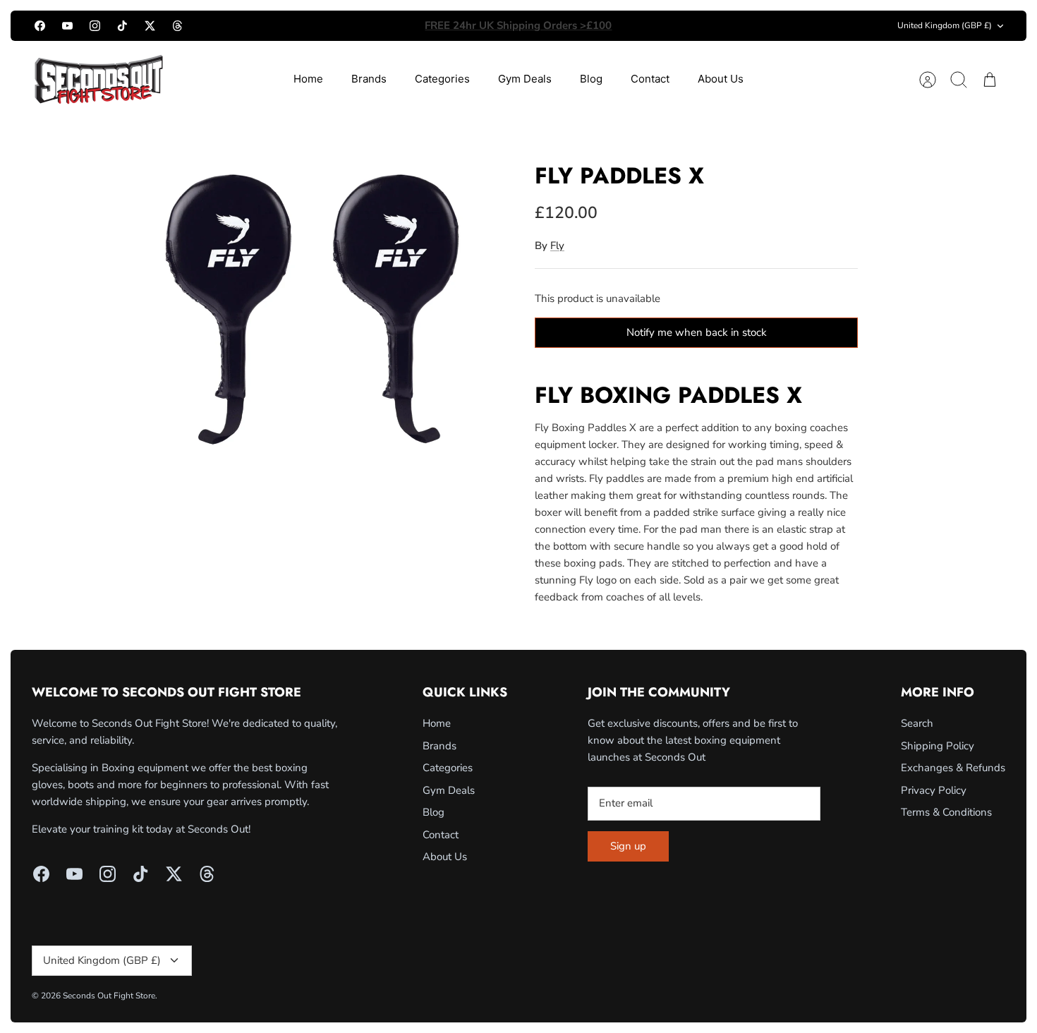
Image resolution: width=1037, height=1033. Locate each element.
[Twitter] (150, 26)
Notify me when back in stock (696, 332)
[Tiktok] (122, 26)
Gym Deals (525, 78)
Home (308, 78)
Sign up (628, 846)
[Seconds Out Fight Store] (99, 79)
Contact (650, 78)
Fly (557, 245)
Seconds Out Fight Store (109, 995)
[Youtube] (67, 26)
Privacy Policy (933, 790)
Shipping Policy (937, 746)
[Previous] (358, 26)
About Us (721, 78)
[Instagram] (95, 26)
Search (917, 723)
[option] (314, 300)
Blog (591, 78)
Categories (442, 78)
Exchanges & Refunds (953, 768)
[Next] (678, 26)
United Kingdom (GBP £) (944, 25)
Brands (369, 78)
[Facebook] (40, 26)
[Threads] (177, 26)
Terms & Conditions (946, 812)
